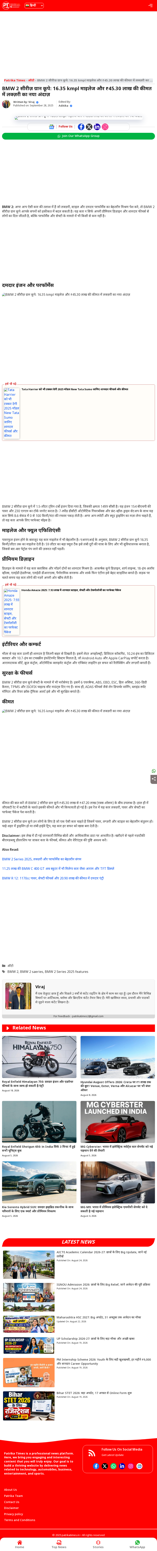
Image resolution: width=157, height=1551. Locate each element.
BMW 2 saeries (31, 972)
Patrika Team (13, 1496)
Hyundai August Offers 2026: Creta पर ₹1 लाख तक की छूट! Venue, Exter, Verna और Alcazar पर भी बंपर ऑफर (116, 1086)
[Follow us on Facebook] (81, 127)
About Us (10, 1490)
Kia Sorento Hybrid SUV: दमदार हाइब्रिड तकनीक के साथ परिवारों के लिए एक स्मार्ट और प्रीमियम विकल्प (37, 1209)
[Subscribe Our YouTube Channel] (105, 127)
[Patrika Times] (11, 5)
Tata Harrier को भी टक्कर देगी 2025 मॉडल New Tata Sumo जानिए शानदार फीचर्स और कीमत (74, 389)
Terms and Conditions (19, 1520)
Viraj (31, 102)
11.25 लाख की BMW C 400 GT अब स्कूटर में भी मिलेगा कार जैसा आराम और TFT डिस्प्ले (58, 869)
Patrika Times (14, 81)
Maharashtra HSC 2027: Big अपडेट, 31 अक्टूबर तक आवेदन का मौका (99, 1318)
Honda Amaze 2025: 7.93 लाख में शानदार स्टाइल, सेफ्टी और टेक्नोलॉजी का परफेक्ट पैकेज (71, 590)
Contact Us (11, 1502)
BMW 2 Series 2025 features (66, 972)
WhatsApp (137, 1547)
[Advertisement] (78, 44)
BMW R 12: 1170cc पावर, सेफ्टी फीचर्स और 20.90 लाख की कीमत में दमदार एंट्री (53, 879)
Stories (98, 1547)
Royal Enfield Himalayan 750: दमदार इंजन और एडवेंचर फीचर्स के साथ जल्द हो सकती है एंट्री (37, 1084)
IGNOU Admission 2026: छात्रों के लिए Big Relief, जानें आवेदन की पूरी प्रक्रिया (103, 1285)
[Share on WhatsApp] (153, 771)
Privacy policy (13, 1514)
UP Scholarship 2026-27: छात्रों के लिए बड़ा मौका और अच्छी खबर (96, 1339)
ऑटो (31, 81)
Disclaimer (11, 1508)
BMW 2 (12, 972)
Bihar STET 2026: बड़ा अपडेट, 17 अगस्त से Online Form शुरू (94, 1393)
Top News (59, 1547)
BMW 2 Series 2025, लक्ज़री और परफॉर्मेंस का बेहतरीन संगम (41, 859)
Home (19, 1547)
